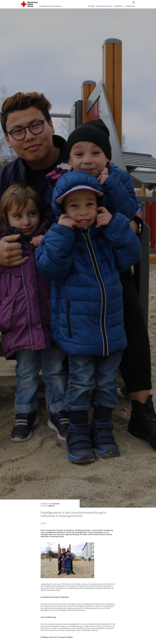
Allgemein (51, 506)
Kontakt (91, 6)
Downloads (130, 6)
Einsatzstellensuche (104, 6)
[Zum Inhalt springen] (84, 504)
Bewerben (118, 6)
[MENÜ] (133, 2)
